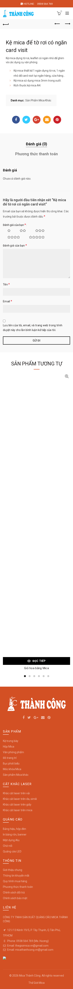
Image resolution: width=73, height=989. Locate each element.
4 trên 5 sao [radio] (11, 237)
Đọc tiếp (39, 661)
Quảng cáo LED (12, 851)
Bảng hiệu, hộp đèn (14, 828)
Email (7, 301)
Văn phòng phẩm (13, 752)
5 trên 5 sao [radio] (35, 237)
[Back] (6, 24)
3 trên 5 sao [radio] (38, 231)
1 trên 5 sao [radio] (7, 231)
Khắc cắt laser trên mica (17, 810)
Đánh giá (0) (36, 144)
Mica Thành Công (29, 975)
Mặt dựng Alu (11, 840)
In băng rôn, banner (14, 834)
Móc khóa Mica (12, 769)
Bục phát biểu (11, 763)
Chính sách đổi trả (14, 892)
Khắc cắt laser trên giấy (17, 804)
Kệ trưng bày (10, 740)
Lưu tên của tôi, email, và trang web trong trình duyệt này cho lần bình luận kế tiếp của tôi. (32, 328)
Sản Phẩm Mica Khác (38, 100)
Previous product (57, 24)
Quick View (66, 376)
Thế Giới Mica (36, 982)
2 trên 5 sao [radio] (20, 231)
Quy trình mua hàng (15, 881)
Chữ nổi (7, 845)
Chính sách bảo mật (15, 898)
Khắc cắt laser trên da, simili (20, 798)
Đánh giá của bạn (14, 225)
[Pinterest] (57, 120)
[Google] (36, 120)
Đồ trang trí (10, 757)
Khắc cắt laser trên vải (16, 793)
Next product (67, 24)
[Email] (47, 120)
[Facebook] (16, 120)
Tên (6, 284)
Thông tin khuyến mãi (16, 875)
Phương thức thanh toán (36, 154)
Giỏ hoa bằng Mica (36, 668)
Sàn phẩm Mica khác (15, 774)
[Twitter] (26, 120)
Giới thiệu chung (12, 869)
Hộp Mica (8, 746)
